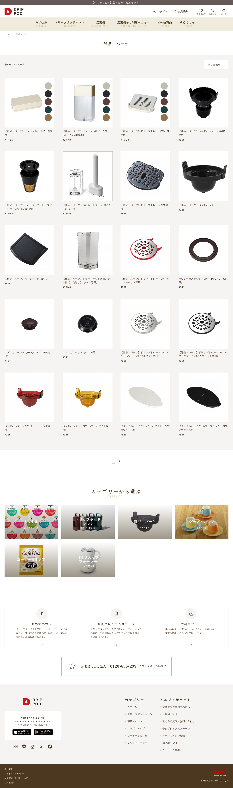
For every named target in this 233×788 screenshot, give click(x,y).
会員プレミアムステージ (176, 728)
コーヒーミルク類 (137, 735)
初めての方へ (189, 24)
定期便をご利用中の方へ (133, 24)
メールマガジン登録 (173, 735)
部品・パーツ (22, 34)
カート (223, 14)
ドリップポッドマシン (139, 714)
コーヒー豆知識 (171, 750)
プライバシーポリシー (14, 774)
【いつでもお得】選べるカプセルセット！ (117, 2)
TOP (7, 34)
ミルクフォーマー (137, 742)
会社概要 (8, 769)
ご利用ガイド (169, 714)
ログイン (162, 11)
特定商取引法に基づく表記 (16, 778)
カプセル (132, 707)
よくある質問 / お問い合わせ (178, 721)
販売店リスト (170, 742)
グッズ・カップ (136, 728)
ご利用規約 (9, 782)
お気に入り (201, 14)
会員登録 (183, 11)
